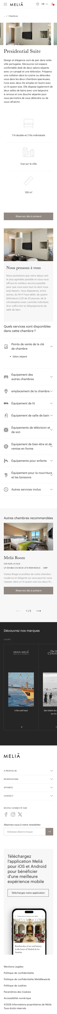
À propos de (10, 771)
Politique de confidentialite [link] (19, 972)
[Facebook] (6, 814)
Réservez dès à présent (28, 216)
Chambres (13, 16)
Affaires (8, 787)
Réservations (11, 779)
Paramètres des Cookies (17, 991)
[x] (20, 814)
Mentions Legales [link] (13, 966)
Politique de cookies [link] (15, 985)
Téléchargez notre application (28, 892)
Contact (8, 796)
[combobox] (45, 4)
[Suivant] (39, 611)
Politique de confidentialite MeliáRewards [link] (27, 979)
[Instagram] (13, 814)
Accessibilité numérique (17, 998)
